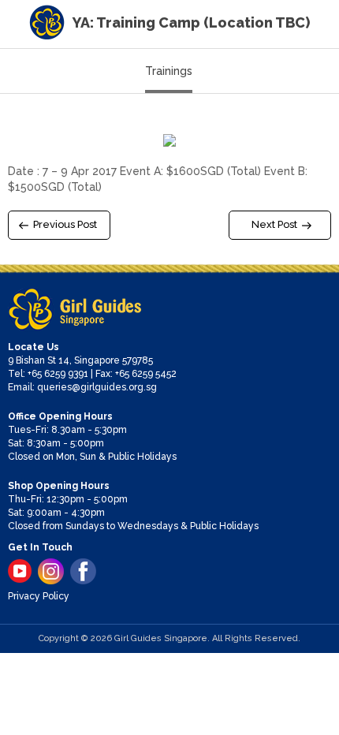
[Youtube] (20, 571)
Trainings (168, 71)
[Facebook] (83, 571)
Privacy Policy (38, 596)
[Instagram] (51, 571)
